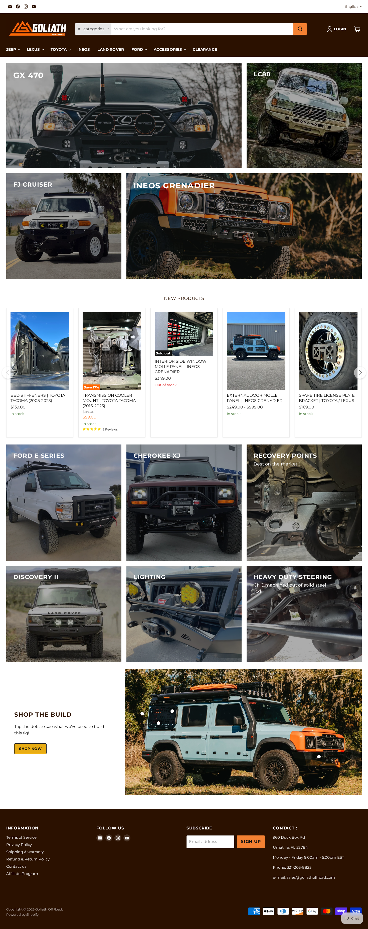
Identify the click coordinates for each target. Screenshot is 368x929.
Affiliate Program (22, 873)
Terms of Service (21, 837)
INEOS (83, 49)
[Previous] (8, 373)
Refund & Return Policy (28, 859)
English (351, 7)
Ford (137, 49)
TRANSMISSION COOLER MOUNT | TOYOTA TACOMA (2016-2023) (109, 400)
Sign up (251, 841)
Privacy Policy (19, 844)
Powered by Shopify (22, 914)
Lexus (34, 49)
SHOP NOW (30, 748)
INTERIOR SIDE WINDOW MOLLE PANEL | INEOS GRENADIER (181, 366)
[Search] (300, 29)
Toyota (59, 49)
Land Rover (110, 49)
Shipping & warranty (25, 851)
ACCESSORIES (168, 49)
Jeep (11, 49)
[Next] (360, 373)
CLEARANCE (205, 49)
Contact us (16, 866)
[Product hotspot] (142, 713)
